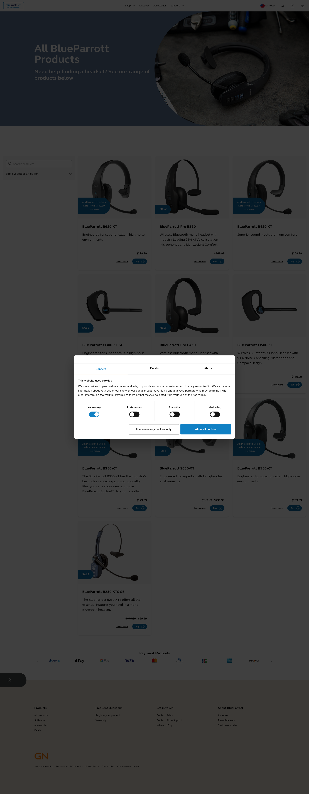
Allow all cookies (206, 429)
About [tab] (208, 368)
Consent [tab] (100, 368)
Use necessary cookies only (153, 429)
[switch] (134, 414)
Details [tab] (154, 368)
